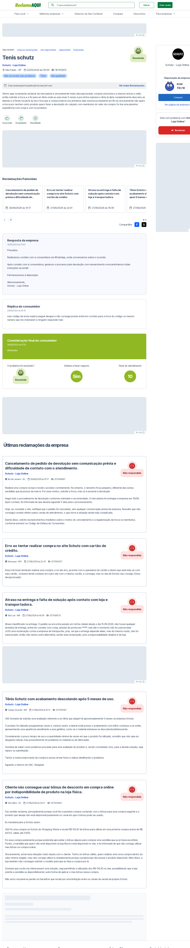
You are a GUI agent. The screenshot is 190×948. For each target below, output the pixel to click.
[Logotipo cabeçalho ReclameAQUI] (29, 5)
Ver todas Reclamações (132, 85)
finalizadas (78, 50)
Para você (20, 13)
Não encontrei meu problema (19, 75)
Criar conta (165, 5)
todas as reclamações (27, 50)
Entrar (147, 5)
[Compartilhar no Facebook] (136, 224)
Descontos (139, 13)
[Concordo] (7, 118)
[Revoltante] (35, 118)
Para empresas (164, 13)
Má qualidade (58, 75)
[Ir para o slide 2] (145, 219)
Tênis (43, 75)
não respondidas (48, 50)
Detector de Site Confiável (88, 13)
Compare (118, 13)
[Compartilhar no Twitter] (144, 224)
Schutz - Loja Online (14, 65)
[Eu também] (21, 118)
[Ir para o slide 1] (143, 219)
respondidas (65, 50)
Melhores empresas (50, 13)
